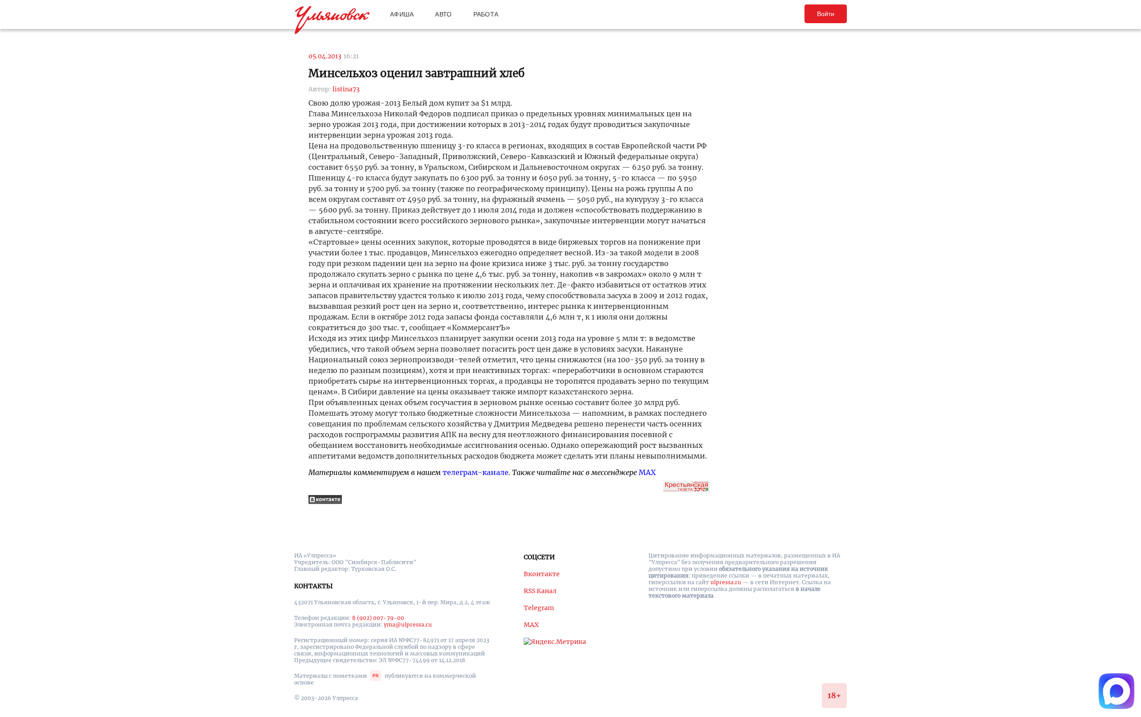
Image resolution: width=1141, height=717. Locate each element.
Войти (825, 13)
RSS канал (540, 591)
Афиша (402, 14)
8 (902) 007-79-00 (378, 618)
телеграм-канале (476, 472)
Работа (486, 14)
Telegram (539, 608)
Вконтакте (542, 574)
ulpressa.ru (725, 582)
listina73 (346, 89)
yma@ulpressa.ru (408, 624)
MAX (647, 472)
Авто (443, 14)
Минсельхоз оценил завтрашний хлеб (416, 73)
